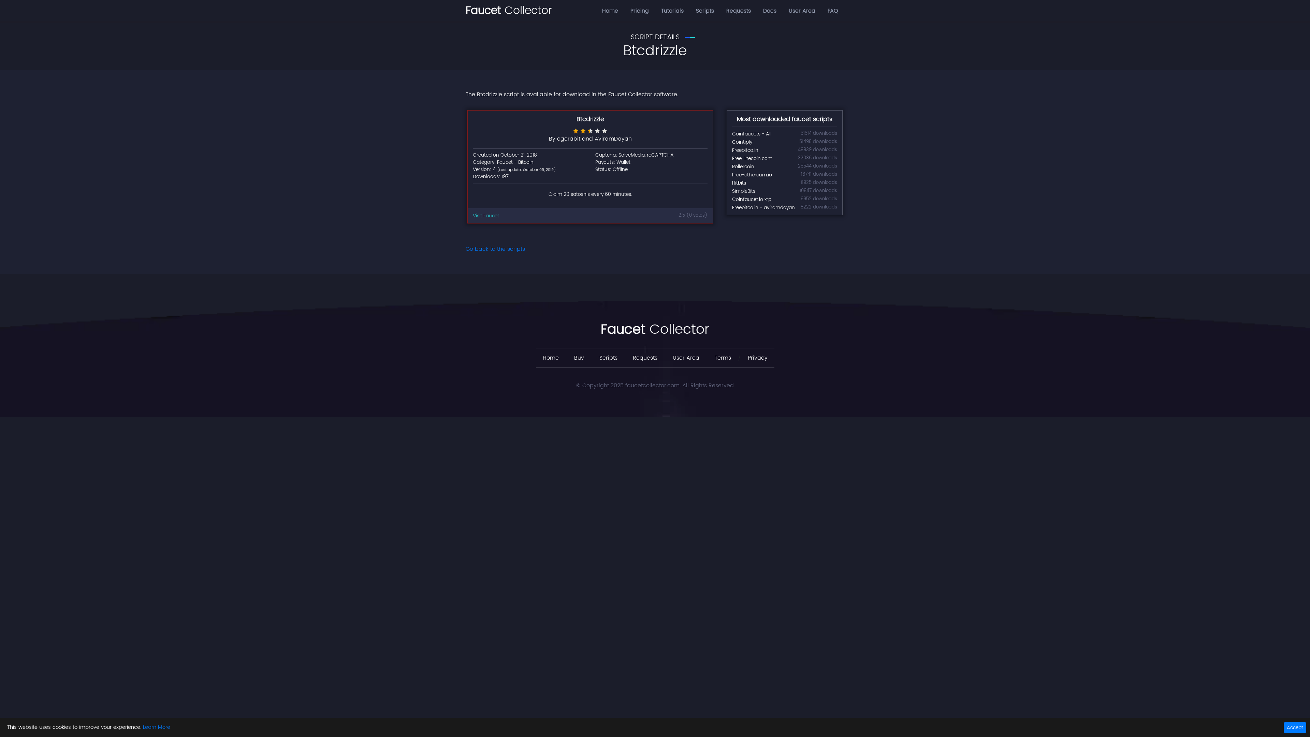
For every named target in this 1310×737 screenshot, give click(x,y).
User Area (802, 10)
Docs (769, 10)
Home (610, 10)
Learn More (156, 727)
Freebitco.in (745, 150)
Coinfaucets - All (751, 134)
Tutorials (672, 10)
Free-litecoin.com (752, 158)
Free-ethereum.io (752, 175)
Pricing (639, 10)
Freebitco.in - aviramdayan (763, 208)
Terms (723, 357)
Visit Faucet (486, 216)
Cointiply (742, 142)
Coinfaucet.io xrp (751, 199)
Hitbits (739, 183)
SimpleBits (743, 191)
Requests (738, 10)
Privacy (758, 357)
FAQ (833, 10)
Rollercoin (743, 167)
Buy (579, 357)
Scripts (705, 10)
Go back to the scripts (495, 249)
